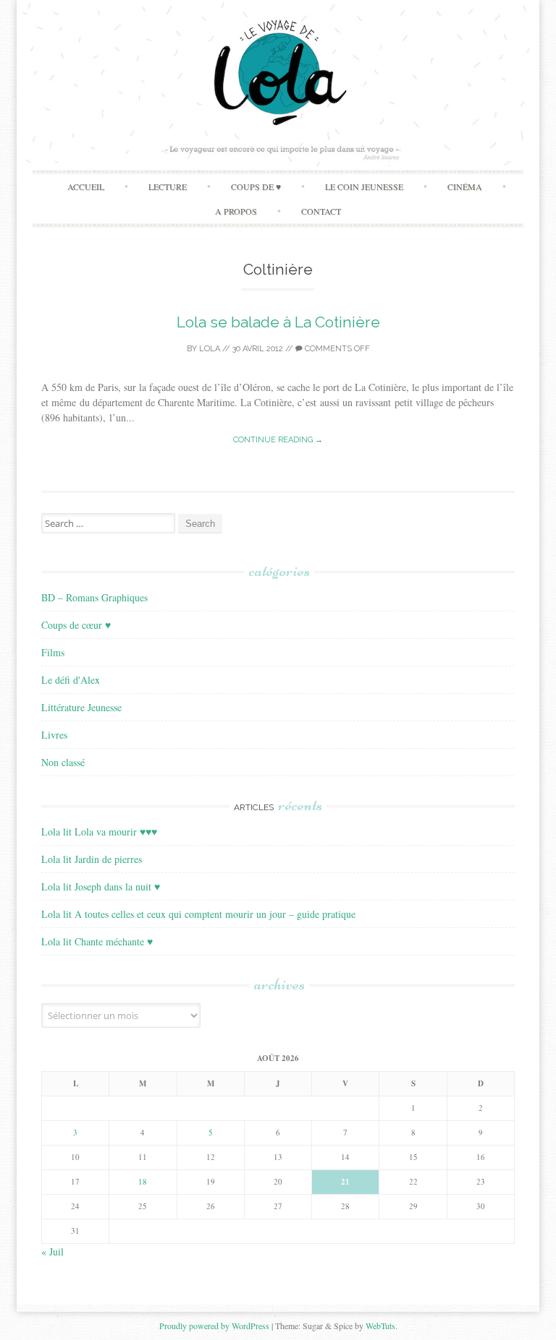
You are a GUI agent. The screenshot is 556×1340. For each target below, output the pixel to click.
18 (142, 1181)
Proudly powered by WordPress (214, 1325)
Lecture (167, 186)
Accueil (85, 186)
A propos (236, 211)
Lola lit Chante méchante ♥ (97, 941)
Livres (54, 735)
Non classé (63, 762)
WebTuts (380, 1325)
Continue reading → (278, 439)
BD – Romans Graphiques (94, 597)
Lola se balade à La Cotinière (278, 322)
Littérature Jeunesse (81, 707)
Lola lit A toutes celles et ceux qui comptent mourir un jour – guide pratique (198, 914)
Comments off (336, 348)
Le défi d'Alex (70, 680)
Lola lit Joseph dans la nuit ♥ (100, 886)
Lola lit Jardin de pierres (91, 859)
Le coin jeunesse (364, 186)
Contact (321, 211)
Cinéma (464, 186)
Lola (209, 348)
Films (52, 652)
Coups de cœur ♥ (76, 625)
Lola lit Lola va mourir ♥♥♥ (99, 831)
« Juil (52, 1251)
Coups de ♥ (256, 186)
